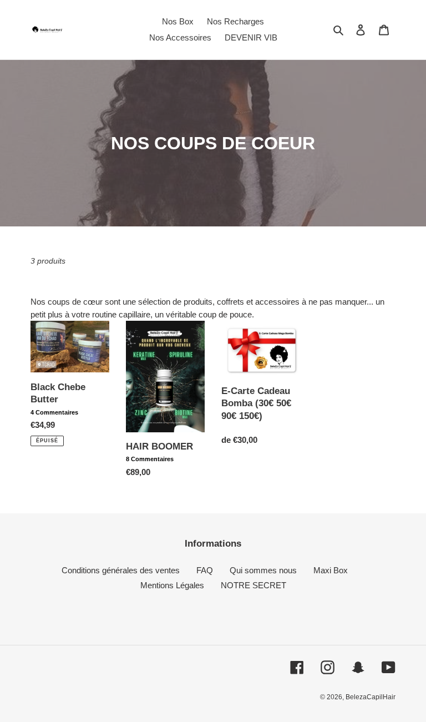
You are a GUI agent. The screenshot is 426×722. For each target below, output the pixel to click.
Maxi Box (330, 570)
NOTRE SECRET (253, 585)
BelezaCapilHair (370, 697)
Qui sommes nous (263, 570)
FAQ (204, 570)
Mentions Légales (172, 585)
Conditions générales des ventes (121, 570)
